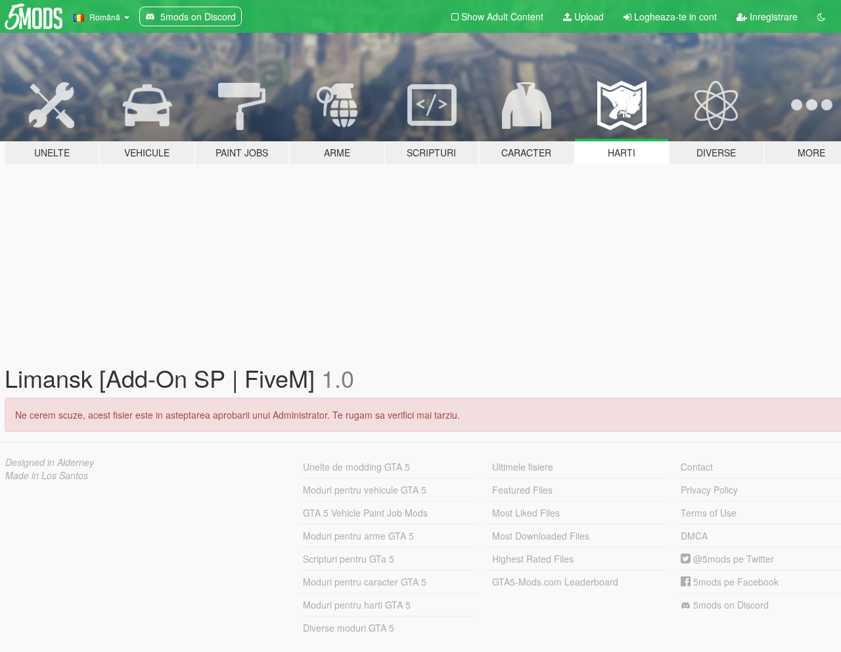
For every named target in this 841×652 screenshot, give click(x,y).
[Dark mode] (821, 16)
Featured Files (522, 489)
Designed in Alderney (49, 462)
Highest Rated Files (533, 558)
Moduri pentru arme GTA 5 (358, 535)
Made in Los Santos (46, 475)
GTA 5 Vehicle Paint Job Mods (365, 512)
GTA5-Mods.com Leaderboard (555, 581)
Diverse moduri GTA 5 (348, 627)
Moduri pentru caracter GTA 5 (364, 581)
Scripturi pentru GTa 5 (348, 558)
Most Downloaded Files (540, 535)
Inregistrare (772, 16)
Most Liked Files (526, 512)
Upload (588, 16)
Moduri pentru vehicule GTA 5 (364, 489)
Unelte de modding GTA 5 (356, 466)
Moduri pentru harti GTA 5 (357, 604)
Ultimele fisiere (522, 466)
